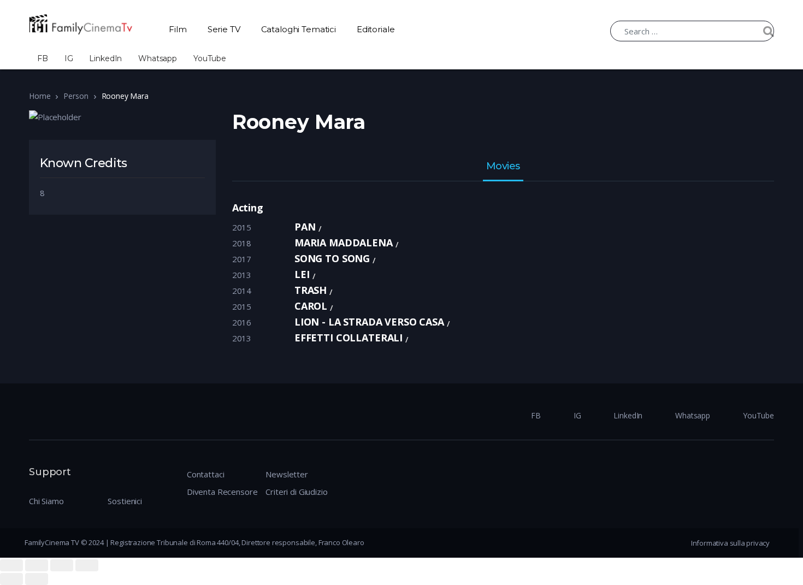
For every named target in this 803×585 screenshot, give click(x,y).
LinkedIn (105, 58)
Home (39, 96)
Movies (503, 166)
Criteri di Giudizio (296, 491)
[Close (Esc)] (11, 565)
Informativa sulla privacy (730, 543)
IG (68, 58)
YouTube (209, 58)
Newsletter (286, 474)
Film (177, 29)
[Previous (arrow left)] (11, 579)
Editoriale (376, 29)
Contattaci (206, 474)
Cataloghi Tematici (298, 29)
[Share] (36, 565)
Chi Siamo (46, 500)
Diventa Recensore (222, 491)
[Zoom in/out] (86, 565)
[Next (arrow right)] (36, 579)
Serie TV (224, 29)
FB (42, 58)
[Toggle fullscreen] (61, 565)
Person (75, 96)
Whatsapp (157, 58)
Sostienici (125, 500)
